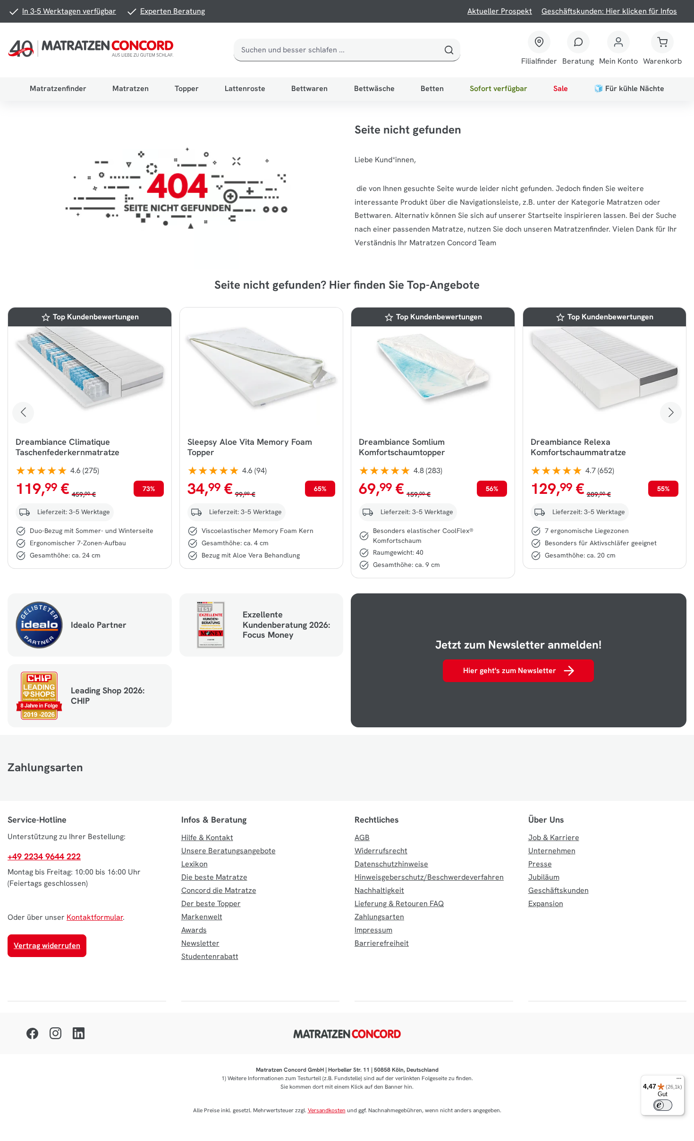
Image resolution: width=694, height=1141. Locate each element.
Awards (194, 930)
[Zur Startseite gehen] (93, 50)
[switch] (662, 1105)
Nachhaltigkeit (379, 890)
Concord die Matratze (218, 890)
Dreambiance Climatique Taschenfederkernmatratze (67, 447)
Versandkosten (327, 1110)
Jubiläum (543, 877)
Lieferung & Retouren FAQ (399, 903)
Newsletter (200, 943)
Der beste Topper (211, 903)
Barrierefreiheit (382, 943)
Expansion (545, 903)
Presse (540, 864)
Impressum (373, 930)
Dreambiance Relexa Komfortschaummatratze (578, 447)
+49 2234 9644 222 (44, 856)
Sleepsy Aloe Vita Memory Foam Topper (249, 447)
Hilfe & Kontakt (207, 837)
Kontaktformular (95, 917)
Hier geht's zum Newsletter (509, 670)
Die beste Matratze (214, 877)
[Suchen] (449, 50)
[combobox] (336, 50)
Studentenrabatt (209, 956)
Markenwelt (201, 917)
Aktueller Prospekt (499, 11)
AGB (362, 837)
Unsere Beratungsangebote (228, 851)
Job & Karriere (553, 837)
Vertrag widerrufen (47, 945)
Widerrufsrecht (381, 851)
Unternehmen (552, 851)
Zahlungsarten (379, 917)
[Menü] (679, 1080)
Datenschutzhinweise (391, 864)
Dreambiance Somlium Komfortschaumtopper (402, 447)
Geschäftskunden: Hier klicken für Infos (609, 11)
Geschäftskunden (558, 890)
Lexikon (194, 864)
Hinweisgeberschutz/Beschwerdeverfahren (429, 877)
